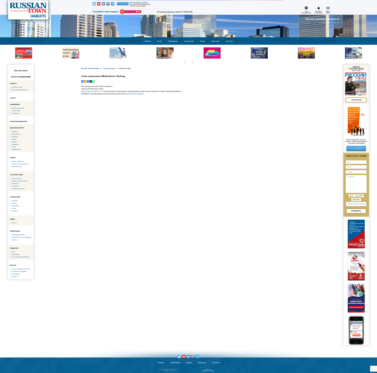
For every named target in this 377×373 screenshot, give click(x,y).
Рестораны (15, 205)
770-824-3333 (187, 12)
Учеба (14, 147)
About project (16, 274)
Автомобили (16, 134)
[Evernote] (93, 81)
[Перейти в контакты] (317, 7)
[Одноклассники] (85, 81)
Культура (15, 200)
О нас (159, 41)
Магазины (15, 136)
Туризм (14, 141)
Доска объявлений (21, 77)
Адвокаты (15, 131)
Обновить (356, 199)
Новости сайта (16, 178)
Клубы (14, 208)
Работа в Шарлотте (18, 161)
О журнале (15, 183)
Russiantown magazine (19, 271)
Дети (13, 252)
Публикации (173, 41)
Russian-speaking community (21, 269)
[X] (90, 81)
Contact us (15, 276)
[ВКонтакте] (82, 81)
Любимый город (17, 87)
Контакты (229, 41)
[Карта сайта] (326, 7)
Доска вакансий (17, 166)
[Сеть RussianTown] (305, 7)
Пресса (14, 223)
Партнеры (215, 41)
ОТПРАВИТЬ (356, 211)
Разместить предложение (20, 164)
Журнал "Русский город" (20, 181)
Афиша (14, 203)
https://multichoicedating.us (134, 94)
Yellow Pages (21, 71)
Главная (147, 41)
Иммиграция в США (18, 235)
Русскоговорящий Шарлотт (20, 257)
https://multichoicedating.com (91, 91)
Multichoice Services (18, 188)
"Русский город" (109, 68)
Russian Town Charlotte (90, 68)
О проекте (15, 186)
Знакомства (189, 41)
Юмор (202, 41)
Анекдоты (15, 211)
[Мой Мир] (88, 81)
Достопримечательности (20, 89)
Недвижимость (16, 149)
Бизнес (14, 139)
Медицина (15, 144)
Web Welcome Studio (208, 371)
